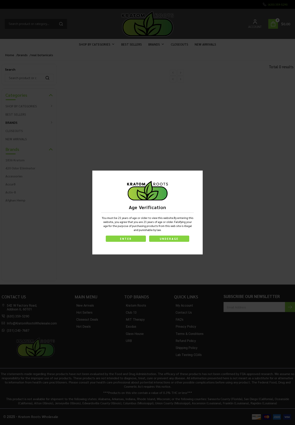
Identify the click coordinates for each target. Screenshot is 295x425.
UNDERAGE (169, 238)
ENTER (126, 238)
